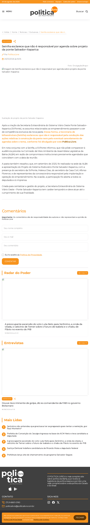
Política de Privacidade (31, 255)
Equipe (58, 2)
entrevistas (7, 398)
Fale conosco (48, 2)
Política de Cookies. (41, 520)
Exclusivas (7, 41)
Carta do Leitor (69, 2)
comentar (10, 261)
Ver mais (82, 273)
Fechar (80, 517)
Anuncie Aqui (82, 2)
